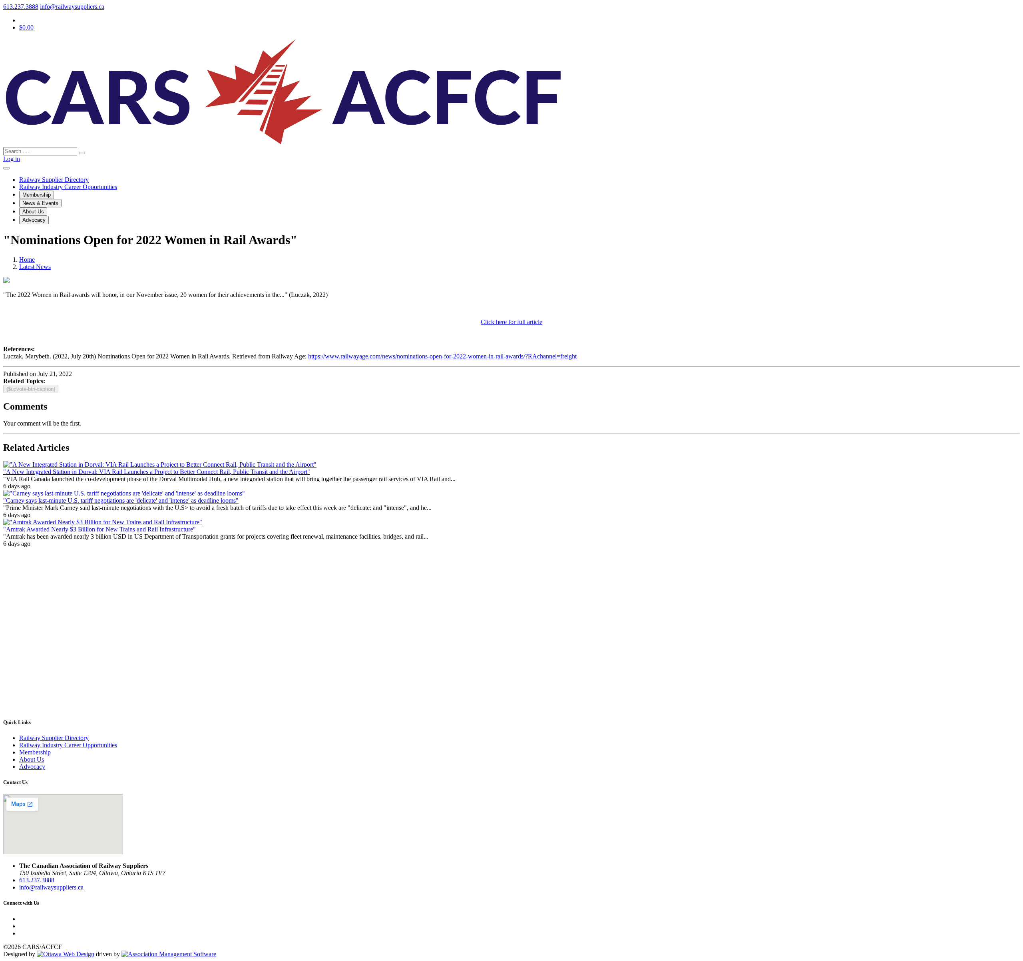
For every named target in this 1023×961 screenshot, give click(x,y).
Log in (11, 158)
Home (27, 259)
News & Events (40, 203)
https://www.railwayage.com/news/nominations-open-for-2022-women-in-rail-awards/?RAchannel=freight (442, 356)
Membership (36, 195)
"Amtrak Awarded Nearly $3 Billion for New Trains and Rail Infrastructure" (99, 529)
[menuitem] (35, 752)
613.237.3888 (20, 6)
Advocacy (34, 220)
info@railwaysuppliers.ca (72, 6)
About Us (33, 212)
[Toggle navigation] (6, 168)
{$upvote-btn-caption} (30, 389)
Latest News (35, 266)
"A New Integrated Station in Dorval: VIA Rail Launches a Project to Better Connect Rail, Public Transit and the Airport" (156, 471)
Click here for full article (511, 321)
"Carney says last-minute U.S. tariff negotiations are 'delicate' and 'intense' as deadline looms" (121, 500)
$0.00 (26, 27)
